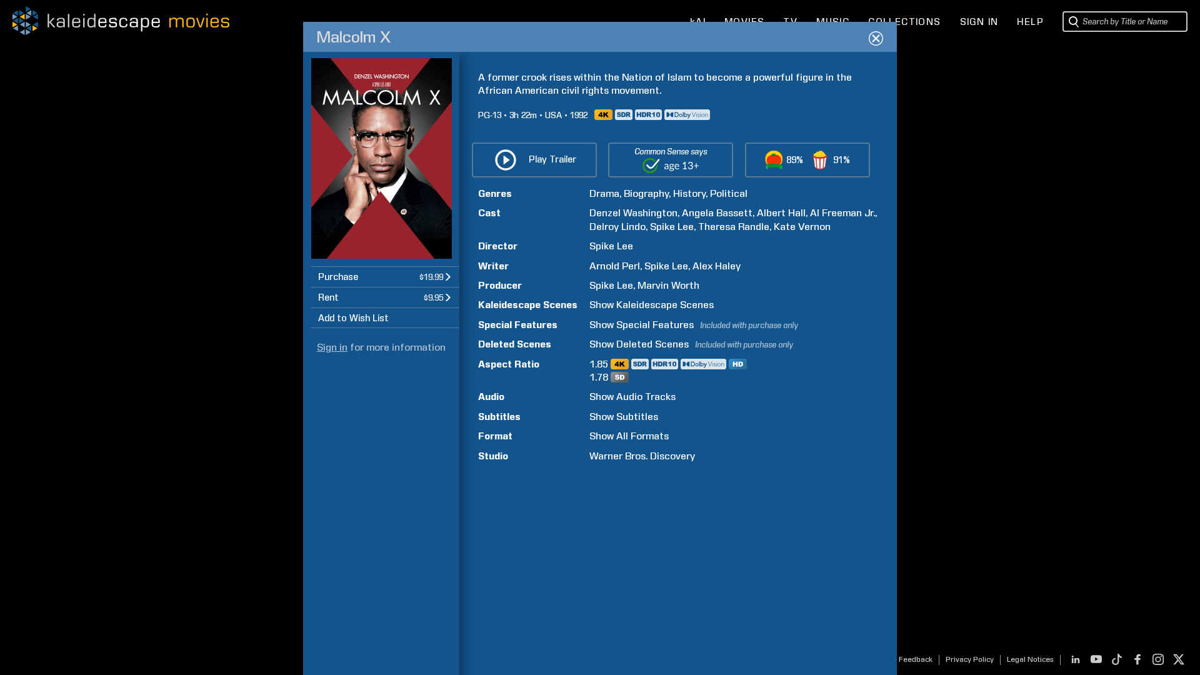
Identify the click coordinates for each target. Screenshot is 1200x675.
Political (729, 193)
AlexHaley (716, 266)
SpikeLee (672, 226)
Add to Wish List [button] (353, 318)
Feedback (915, 659)
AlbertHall (781, 213)
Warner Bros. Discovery (642, 456)
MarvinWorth (668, 285)
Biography (646, 193)
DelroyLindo (617, 226)
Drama (604, 193)
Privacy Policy (970, 659)
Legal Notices (1030, 659)
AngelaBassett (717, 213)
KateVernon (802, 226)
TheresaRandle (733, 226)
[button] (385, 276)
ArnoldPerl (614, 266)
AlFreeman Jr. (842, 213)
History (689, 193)
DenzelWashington (633, 213)
